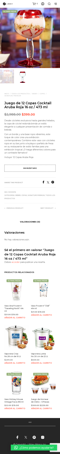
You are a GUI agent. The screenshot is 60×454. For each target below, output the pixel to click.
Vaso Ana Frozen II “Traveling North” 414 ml (13, 308)
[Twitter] (49, 182)
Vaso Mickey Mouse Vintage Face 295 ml (13, 400)
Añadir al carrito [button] (14, 317)
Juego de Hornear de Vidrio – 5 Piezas (40, 400)
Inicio (6, 94)
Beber (34, 94)
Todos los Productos (21, 94)
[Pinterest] (53, 182)
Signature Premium (12, 96)
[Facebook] (44, 182)
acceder (16, 262)
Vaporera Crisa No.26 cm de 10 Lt (12, 354)
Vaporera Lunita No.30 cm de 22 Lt (39, 354)
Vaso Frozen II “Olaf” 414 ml (40, 307)
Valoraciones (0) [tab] (30, 222)
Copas (42, 94)
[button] (35, 3)
